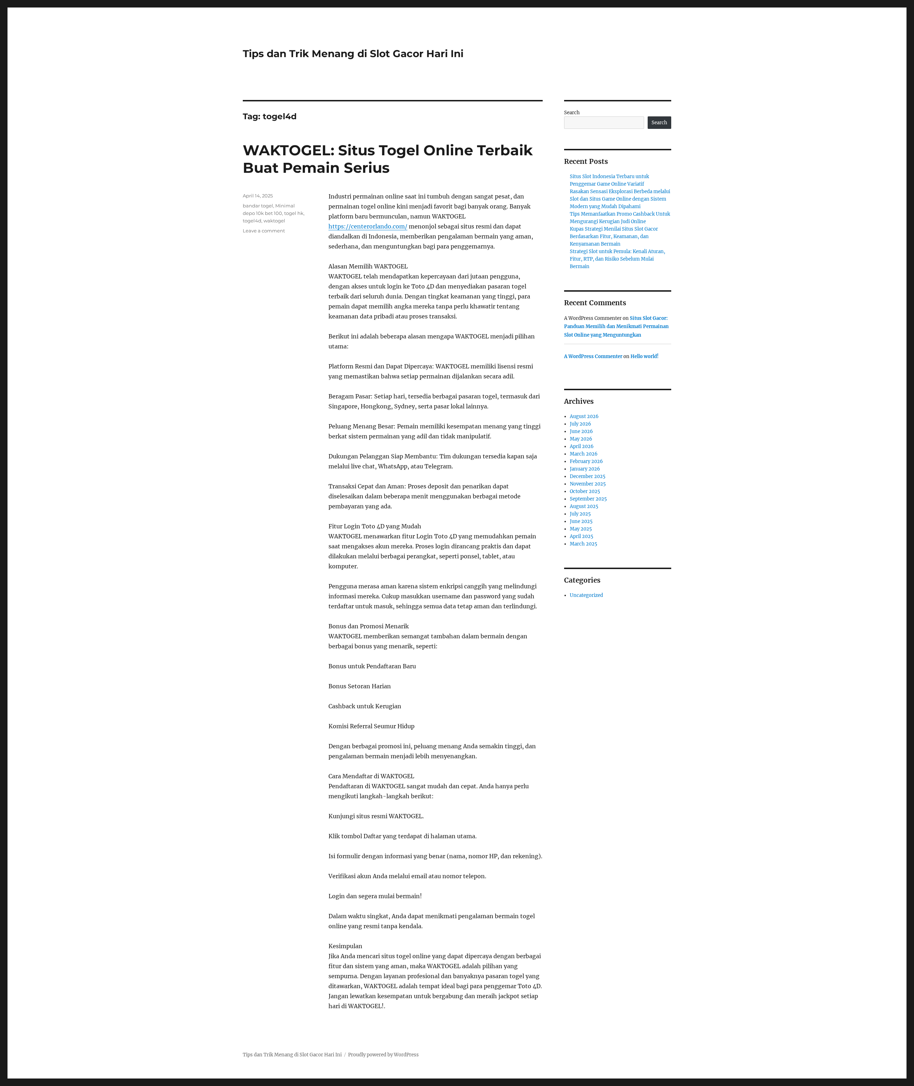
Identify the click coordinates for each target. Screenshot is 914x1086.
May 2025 (581, 529)
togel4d (252, 220)
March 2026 (584, 454)
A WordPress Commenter (593, 356)
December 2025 (588, 476)
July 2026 (580, 424)
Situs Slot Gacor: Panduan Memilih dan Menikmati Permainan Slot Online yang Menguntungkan (616, 326)
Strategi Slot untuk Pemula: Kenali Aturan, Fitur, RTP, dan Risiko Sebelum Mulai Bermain (617, 259)
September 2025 (588, 499)
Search (572, 113)
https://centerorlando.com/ (367, 226)
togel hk (293, 213)
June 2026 (581, 431)
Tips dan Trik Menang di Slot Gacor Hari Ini (353, 53)
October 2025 (585, 491)
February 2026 (586, 461)
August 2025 (584, 506)
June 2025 (581, 521)
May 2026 (581, 439)
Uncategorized (586, 595)
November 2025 (588, 484)
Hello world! (645, 356)
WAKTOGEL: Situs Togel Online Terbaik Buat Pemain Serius (388, 158)
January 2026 (585, 469)
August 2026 (584, 416)
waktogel (274, 220)
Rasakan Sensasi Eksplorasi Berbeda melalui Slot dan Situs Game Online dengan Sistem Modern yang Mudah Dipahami (620, 199)
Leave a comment (264, 230)
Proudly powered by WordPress (383, 1055)
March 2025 (583, 544)
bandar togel (258, 205)
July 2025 (580, 514)
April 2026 (582, 446)
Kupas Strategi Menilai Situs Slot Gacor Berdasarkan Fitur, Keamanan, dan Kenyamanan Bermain (614, 236)
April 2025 (581, 536)
